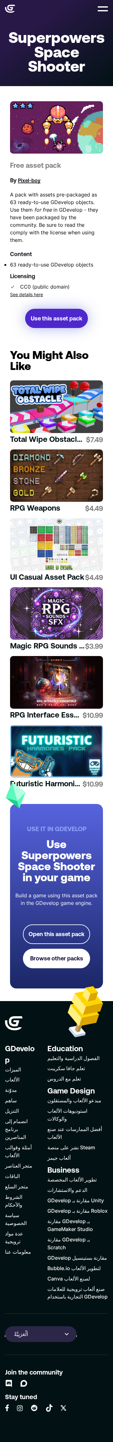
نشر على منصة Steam (71, 1147)
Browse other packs (56, 958)
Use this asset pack (56, 318)
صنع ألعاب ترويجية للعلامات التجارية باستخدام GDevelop (77, 1292)
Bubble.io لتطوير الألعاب (74, 1268)
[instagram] (20, 1408)
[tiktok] (49, 1408)
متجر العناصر (18, 1165)
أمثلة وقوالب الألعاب (18, 1151)
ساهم (11, 1100)
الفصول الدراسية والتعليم (73, 1058)
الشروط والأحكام (13, 1200)
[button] (103, 8)
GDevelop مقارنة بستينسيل (77, 1257)
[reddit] (34, 1408)
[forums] (24, 1383)
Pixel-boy (29, 180)
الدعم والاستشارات (67, 1189)
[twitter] (63, 1408)
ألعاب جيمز (59, 1157)
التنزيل (12, 1110)
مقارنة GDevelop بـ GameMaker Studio (70, 1225)
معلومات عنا (18, 1251)
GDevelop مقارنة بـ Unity (75, 1200)
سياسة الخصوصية (16, 1219)
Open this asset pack (56, 934)
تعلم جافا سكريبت (66, 1068)
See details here (26, 294)
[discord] (9, 1383)
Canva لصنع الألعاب (68, 1278)
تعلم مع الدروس (64, 1078)
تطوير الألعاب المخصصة (72, 1179)
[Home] (10, 9)
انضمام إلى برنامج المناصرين (16, 1128)
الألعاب (12, 1079)
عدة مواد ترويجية (14, 1237)
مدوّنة (11, 1089)
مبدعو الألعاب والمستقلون (74, 1100)
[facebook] (7, 1407)
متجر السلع (16, 1186)
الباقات (12, 1176)
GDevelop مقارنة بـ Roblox (77, 1210)
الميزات (13, 1069)
